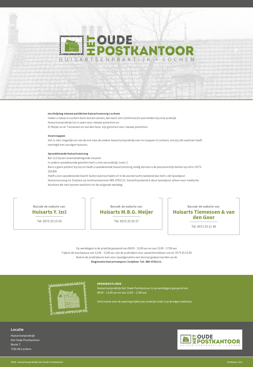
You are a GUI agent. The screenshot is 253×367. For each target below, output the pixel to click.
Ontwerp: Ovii (234, 362)
